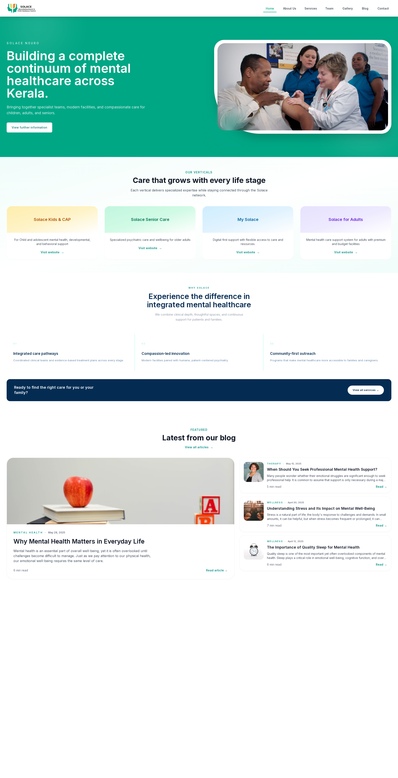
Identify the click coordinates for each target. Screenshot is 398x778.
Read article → (217, 570)
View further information (29, 127)
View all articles (199, 447)
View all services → (366, 390)
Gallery (347, 8)
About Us (289, 8)
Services (311, 8)
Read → (381, 486)
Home (270, 8)
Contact (383, 8)
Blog (365, 8)
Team (329, 8)
